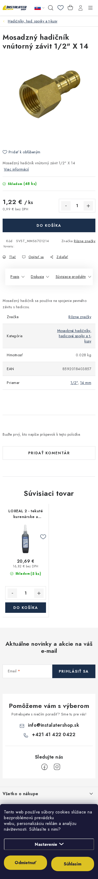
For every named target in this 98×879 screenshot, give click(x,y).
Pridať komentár (49, 453)
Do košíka (49, 225)
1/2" (74, 382)
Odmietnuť (25, 863)
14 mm (85, 382)
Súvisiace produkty (71, 276)
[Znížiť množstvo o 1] (66, 206)
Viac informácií (16, 169)
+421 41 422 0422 (53, 734)
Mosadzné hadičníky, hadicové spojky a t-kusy (74, 336)
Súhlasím (72, 864)
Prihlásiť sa (74, 671)
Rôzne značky (84, 240)
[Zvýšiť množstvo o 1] (88, 206)
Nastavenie (46, 844)
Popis (14, 276)
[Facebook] (44, 767)
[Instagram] (57, 767)
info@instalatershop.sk (53, 725)
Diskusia (37, 276)
